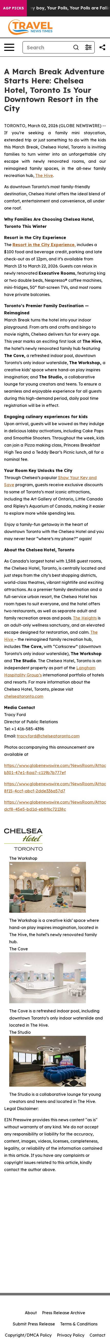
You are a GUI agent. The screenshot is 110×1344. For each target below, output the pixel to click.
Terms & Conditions (78, 1323)
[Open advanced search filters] (88, 47)
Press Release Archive (63, 1312)
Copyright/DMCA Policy (28, 1335)
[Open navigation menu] (9, 47)
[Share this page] (102, 47)
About (31, 1312)
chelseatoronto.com (23, 696)
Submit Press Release (34, 1323)
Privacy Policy (70, 1335)
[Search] (76, 47)
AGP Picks (13, 8)
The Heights (85, 618)
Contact (97, 1335)
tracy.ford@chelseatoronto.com (48, 736)
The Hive (44, 175)
